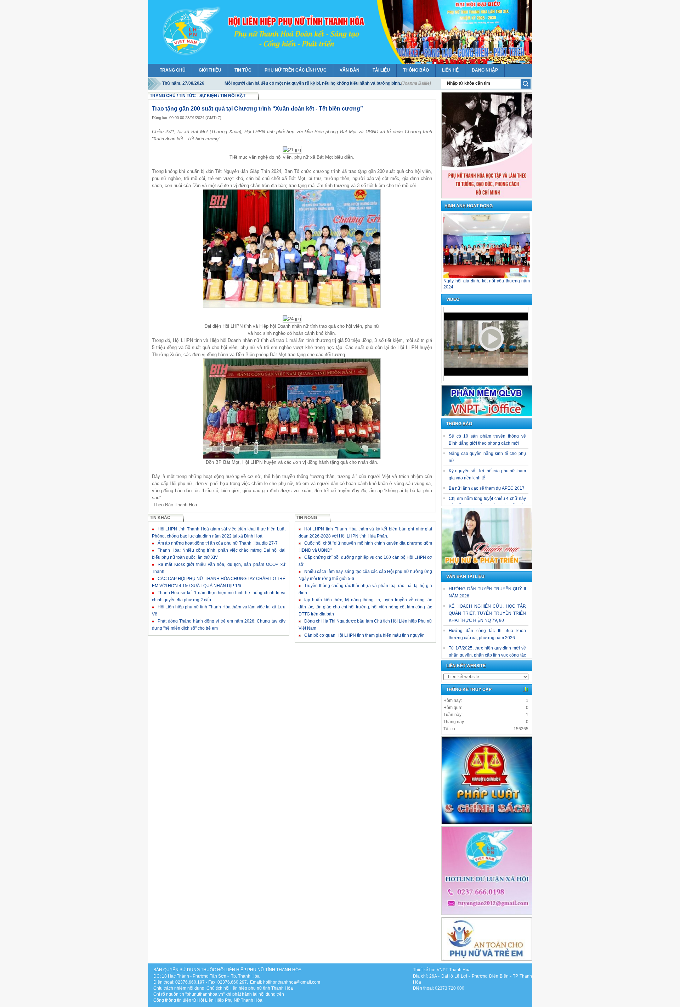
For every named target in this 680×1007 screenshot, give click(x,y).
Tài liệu (381, 70)
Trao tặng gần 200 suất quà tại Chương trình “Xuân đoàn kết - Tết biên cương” (257, 109)
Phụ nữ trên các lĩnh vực (296, 70)
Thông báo (416, 70)
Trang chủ (173, 70)
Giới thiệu (210, 70)
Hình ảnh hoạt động (468, 206)
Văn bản (349, 70)
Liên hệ (450, 70)
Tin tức (242, 70)
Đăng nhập (485, 70)
